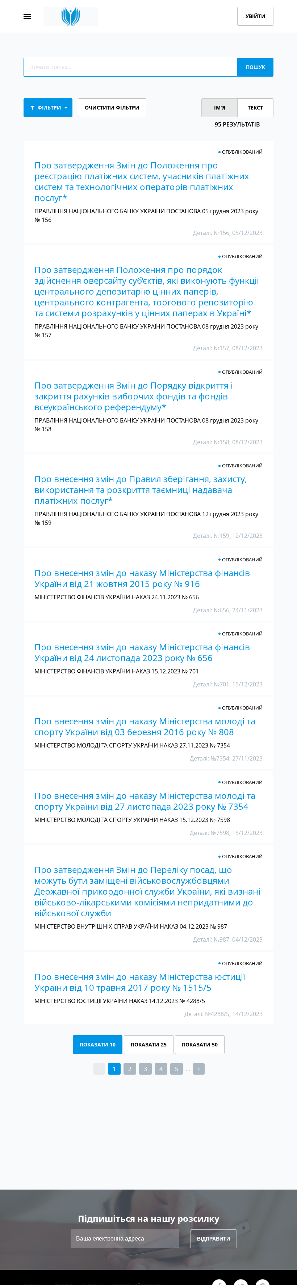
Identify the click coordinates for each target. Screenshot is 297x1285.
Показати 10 (98, 1044)
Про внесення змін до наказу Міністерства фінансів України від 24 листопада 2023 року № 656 (142, 652)
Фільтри (49, 107)
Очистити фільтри (112, 107)
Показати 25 (149, 1044)
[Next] (199, 1069)
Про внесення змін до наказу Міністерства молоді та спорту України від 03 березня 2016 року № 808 (144, 726)
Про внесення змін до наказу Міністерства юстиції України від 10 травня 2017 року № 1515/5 (139, 982)
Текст (255, 107)
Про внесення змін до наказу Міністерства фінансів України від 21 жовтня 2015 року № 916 (142, 578)
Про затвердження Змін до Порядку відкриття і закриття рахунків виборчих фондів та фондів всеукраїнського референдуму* (133, 396)
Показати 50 (200, 1044)
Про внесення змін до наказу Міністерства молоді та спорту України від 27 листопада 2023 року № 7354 (144, 800)
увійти (255, 16)
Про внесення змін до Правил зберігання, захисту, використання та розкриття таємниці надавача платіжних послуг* (140, 489)
